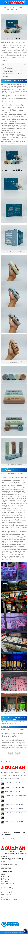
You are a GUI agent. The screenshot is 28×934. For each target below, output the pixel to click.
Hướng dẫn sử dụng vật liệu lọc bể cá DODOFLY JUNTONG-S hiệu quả (12, 71)
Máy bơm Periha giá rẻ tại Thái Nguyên (15, 812)
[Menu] (2, 2)
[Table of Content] (25, 65)
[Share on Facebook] (10, 753)
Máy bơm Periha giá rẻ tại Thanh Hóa (14, 808)
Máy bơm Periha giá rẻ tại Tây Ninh (14, 821)
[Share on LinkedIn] (20, 753)
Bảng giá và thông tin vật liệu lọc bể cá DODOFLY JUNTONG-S (12, 74)
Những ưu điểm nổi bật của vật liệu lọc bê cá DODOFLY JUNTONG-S (13, 67)
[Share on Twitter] (13, 753)
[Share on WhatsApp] (8, 753)
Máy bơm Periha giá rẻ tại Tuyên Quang (15, 795)
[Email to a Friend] (15, 753)
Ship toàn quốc (6, 76)
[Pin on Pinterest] (17, 753)
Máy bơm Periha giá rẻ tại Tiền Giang (14, 804)
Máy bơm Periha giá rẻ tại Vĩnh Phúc (14, 787)
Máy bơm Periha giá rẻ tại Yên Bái (13, 783)
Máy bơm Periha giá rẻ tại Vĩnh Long (14, 791)
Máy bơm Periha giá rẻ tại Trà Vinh (14, 800)
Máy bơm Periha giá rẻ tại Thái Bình (14, 817)
